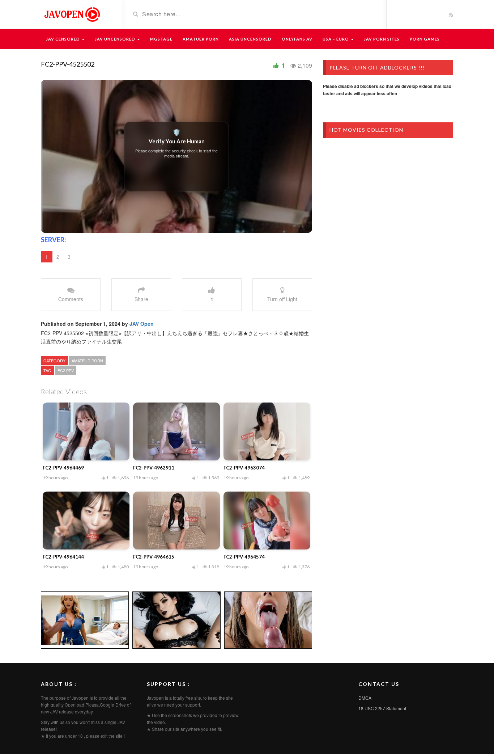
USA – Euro (336, 39)
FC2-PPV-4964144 (63, 557)
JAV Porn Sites (382, 39)
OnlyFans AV (297, 39)
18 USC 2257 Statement (382, 708)
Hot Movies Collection (366, 130)
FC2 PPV (66, 370)
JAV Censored (63, 39)
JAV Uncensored (115, 39)
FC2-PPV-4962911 (153, 468)
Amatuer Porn (201, 39)
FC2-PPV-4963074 (244, 468)
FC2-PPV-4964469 (63, 468)
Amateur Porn (87, 360)
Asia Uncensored (250, 39)
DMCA (364, 698)
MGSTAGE (161, 39)
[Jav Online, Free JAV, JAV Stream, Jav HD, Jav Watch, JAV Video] (71, 13)
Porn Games (425, 39)
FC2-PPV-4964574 (244, 557)
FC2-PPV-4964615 (153, 557)
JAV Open (141, 323)
